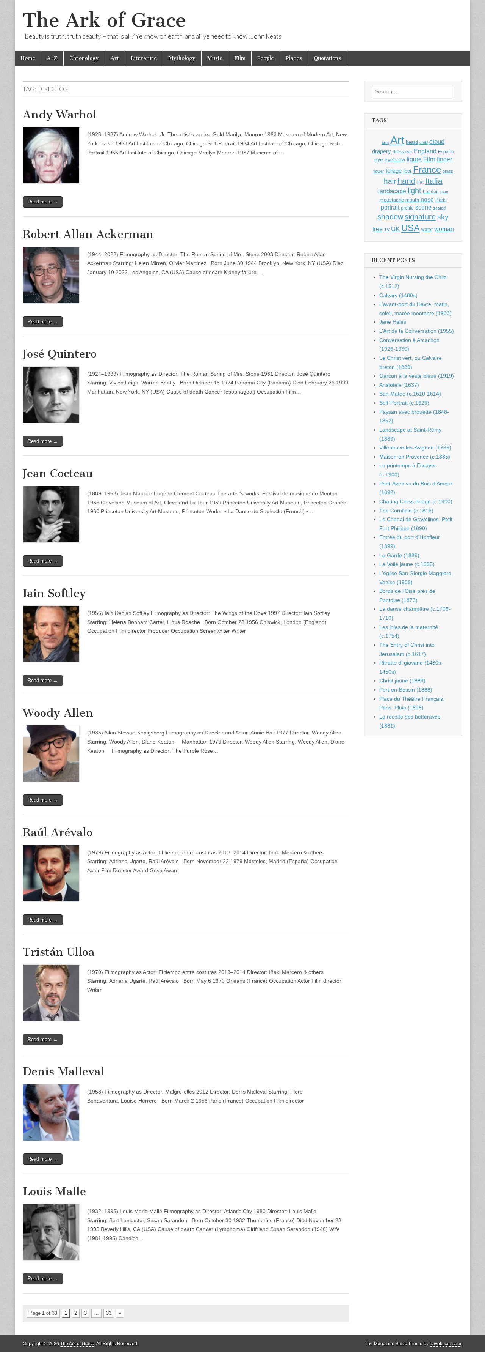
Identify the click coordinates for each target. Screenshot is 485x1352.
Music (214, 58)
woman (444, 228)
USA (410, 228)
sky (443, 217)
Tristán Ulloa (58, 952)
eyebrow (395, 159)
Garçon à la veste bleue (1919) (416, 376)
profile (407, 208)
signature (420, 217)
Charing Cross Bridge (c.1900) (415, 501)
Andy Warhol (59, 114)
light (414, 190)
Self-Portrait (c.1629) (404, 403)
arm (385, 142)
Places (294, 58)
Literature (144, 58)
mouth (412, 200)
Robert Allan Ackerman (88, 234)
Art (115, 58)
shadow (390, 217)
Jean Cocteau (57, 473)
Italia (434, 180)
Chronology (84, 58)
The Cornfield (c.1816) (406, 510)
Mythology (182, 58)
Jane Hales (392, 322)
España (446, 151)
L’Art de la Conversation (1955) (416, 331)
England (425, 151)
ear (408, 151)
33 (108, 1313)
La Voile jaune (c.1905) (407, 564)
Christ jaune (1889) (402, 681)
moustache (392, 200)
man (444, 191)
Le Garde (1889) (399, 555)
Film (240, 58)
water (427, 229)
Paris (441, 200)
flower (378, 171)
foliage (394, 171)
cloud (436, 141)
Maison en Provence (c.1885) (414, 457)
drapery (381, 151)
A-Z (52, 58)
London (431, 191)
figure (414, 159)
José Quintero (60, 354)
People (265, 58)
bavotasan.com (445, 1343)
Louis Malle (54, 1191)
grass (448, 171)
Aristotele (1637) (399, 385)
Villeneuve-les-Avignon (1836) (415, 447)
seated (439, 208)
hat (420, 182)
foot (407, 171)
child (423, 142)
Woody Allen (58, 713)
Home (28, 58)
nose (427, 199)
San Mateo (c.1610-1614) (410, 394)
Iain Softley (54, 593)
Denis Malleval (63, 1071)
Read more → (43, 202)
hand (406, 180)
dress (398, 151)
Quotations (327, 58)
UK (395, 229)
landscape (392, 191)
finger (444, 159)
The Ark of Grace (104, 20)
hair (390, 181)
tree (377, 228)
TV (387, 229)
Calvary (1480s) (398, 295)
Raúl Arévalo (57, 832)
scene (423, 207)
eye (378, 159)
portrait (390, 207)
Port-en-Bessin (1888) (405, 690)
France (427, 169)
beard (412, 142)
